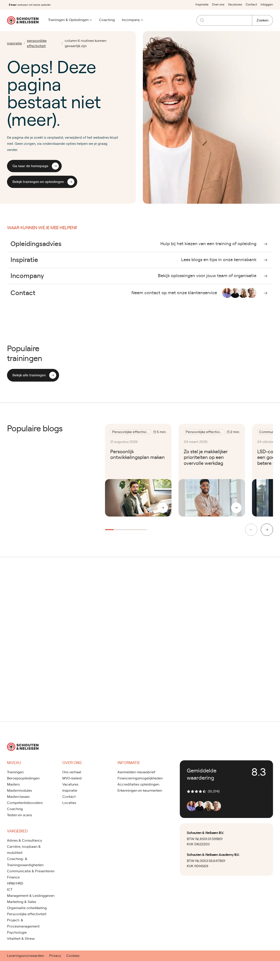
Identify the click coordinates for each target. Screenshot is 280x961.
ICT (9, 889)
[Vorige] (251, 530)
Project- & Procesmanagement (23, 923)
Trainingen (15, 772)
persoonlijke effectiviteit (37, 43)
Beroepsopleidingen (23, 778)
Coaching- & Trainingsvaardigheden (25, 862)
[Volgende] (267, 530)
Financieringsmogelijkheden (140, 778)
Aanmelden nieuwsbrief (136, 772)
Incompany (131, 20)
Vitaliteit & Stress (21, 938)
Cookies (72, 955)
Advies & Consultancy (24, 840)
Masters (13, 784)
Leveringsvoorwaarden (25, 955)
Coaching (107, 20)
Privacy (55, 955)
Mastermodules (19, 790)
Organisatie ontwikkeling (27, 908)
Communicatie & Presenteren (30, 871)
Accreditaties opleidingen (138, 784)
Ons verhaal (71, 772)
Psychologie (17, 932)
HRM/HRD (15, 883)
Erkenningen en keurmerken (139, 790)
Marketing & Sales (21, 902)
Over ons (218, 4)
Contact (251, 4)
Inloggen (267, 4)
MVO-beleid (72, 778)
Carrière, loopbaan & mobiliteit (24, 850)
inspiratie (14, 43)
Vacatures (235, 4)
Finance (13, 877)
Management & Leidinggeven (30, 895)
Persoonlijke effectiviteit (26, 914)
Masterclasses (18, 796)
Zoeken (262, 20)
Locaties (69, 803)
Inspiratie (201, 4)
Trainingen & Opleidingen (68, 20)
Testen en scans (19, 815)
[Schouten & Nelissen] (22, 20)
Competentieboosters (25, 803)
